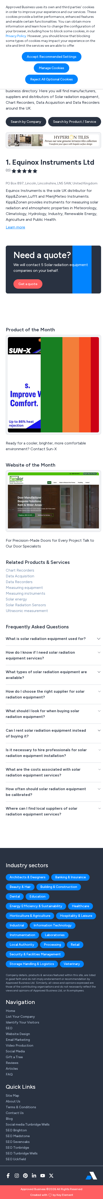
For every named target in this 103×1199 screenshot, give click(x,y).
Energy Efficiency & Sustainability (36, 906)
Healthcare (80, 906)
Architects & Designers (28, 877)
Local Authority (22, 945)
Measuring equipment (24, 587)
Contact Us (15, 1113)
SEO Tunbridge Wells (22, 1153)
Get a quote (27, 284)
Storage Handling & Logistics (32, 964)
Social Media (15, 1051)
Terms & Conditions (21, 1107)
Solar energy (16, 599)
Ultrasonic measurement (27, 610)
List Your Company (20, 1017)
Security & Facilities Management (35, 954)
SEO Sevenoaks (18, 1142)
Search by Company (26, 122)
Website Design (18, 1034)
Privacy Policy (16, 36)
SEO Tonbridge (17, 1148)
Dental (15, 896)
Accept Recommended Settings (51, 57)
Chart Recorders (20, 570)
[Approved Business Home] (91, 1175)
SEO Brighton (16, 1130)
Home (10, 1011)
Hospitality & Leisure (76, 916)
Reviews (12, 1063)
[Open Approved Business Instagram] (16, 1175)
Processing (52, 945)
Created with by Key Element (51, 1195)
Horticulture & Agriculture (30, 916)
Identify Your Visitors (22, 1022)
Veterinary (72, 964)
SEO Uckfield (16, 1159)
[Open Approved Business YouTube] (42, 1175)
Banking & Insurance (70, 877)
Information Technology (53, 925)
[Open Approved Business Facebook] (8, 1175)
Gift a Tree (14, 1057)
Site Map (12, 1096)
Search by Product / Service (74, 122)
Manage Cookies (51, 68)
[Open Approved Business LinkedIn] (34, 1175)
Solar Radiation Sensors (26, 605)
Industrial (17, 925)
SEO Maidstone (18, 1136)
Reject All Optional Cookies (51, 79)
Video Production (19, 1045)
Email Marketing (18, 1040)
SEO (9, 1028)
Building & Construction (58, 887)
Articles (12, 1069)
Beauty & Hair (20, 887)
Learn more (15, 227)
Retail (75, 945)
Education (37, 896)
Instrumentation (22, 935)
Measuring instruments (25, 593)
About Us (13, 1101)
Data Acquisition (20, 576)
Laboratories (55, 935)
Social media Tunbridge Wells (28, 1124)
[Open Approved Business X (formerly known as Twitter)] (51, 1175)
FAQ (9, 1074)
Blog (9, 1119)
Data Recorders (19, 582)
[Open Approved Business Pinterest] (25, 1175)
